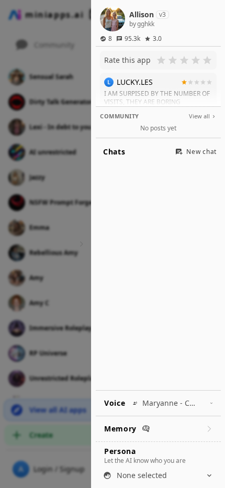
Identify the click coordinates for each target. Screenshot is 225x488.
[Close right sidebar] (80, 244)
